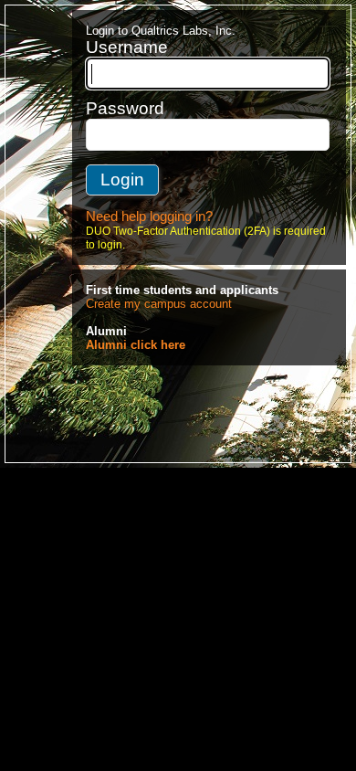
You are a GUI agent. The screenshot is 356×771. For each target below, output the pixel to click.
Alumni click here (135, 345)
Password (125, 108)
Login (122, 179)
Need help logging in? (149, 216)
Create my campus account (159, 304)
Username (127, 47)
